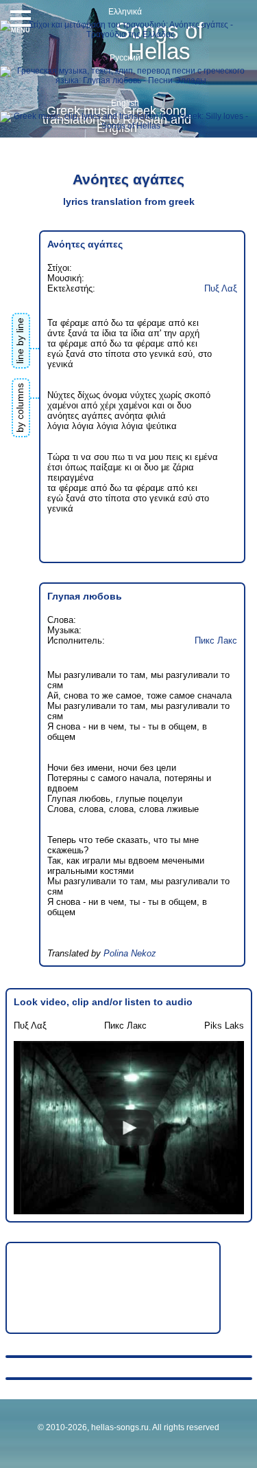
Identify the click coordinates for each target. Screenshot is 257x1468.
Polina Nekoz (129, 953)
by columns (19, 407)
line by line (19, 341)
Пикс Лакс (216, 640)
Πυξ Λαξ (220, 288)
